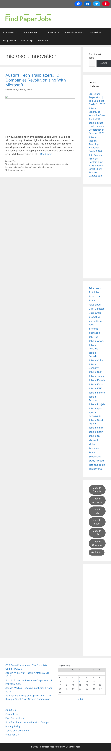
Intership (93, 328)
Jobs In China (96, 360)
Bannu (92, 300)
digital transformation (51, 164)
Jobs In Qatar (96, 408)
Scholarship (26, 40)
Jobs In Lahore (97, 392)
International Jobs (73, 32)
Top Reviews (95, 469)
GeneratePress (73, 746)
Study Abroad (9, 40)
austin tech (13, 164)
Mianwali (93, 440)
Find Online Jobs (14, 718)
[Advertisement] (97, 232)
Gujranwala (95, 313)
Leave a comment (16, 170)
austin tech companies (29, 164)
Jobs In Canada (97, 490)
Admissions (95, 32)
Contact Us (11, 714)
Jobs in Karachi (97, 380)
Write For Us (12, 734)
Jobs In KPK (95, 388)
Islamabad (94, 332)
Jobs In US (94, 436)
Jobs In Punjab (97, 404)
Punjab (92, 452)
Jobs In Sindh (96, 427)
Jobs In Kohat (96, 384)
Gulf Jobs (96, 552)
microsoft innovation (32, 167)
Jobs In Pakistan (30, 32)
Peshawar (94, 448)
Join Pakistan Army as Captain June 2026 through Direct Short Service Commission (96, 165)
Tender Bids (44, 40)
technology (48, 167)
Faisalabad (95, 304)
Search (103, 63)
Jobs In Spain (96, 432)
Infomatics (51, 32)
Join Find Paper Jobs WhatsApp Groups (27, 722)
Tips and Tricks (97, 464)
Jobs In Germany (97, 543)
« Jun (81, 699)
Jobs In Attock (96, 341)
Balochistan (95, 296)
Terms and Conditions (17, 730)
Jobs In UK (97, 511)
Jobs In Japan (96, 376)
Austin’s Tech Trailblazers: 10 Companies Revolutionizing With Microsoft (35, 80)
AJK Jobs (94, 292)
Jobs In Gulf (8, 32)
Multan (92, 444)
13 (80, 681)
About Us (10, 710)
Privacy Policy (12, 726)
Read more (46, 154)
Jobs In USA (97, 533)
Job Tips (12, 161)
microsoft (18, 167)
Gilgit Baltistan (97, 308)
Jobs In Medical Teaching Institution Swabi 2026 (95, 144)
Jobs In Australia (97, 500)
